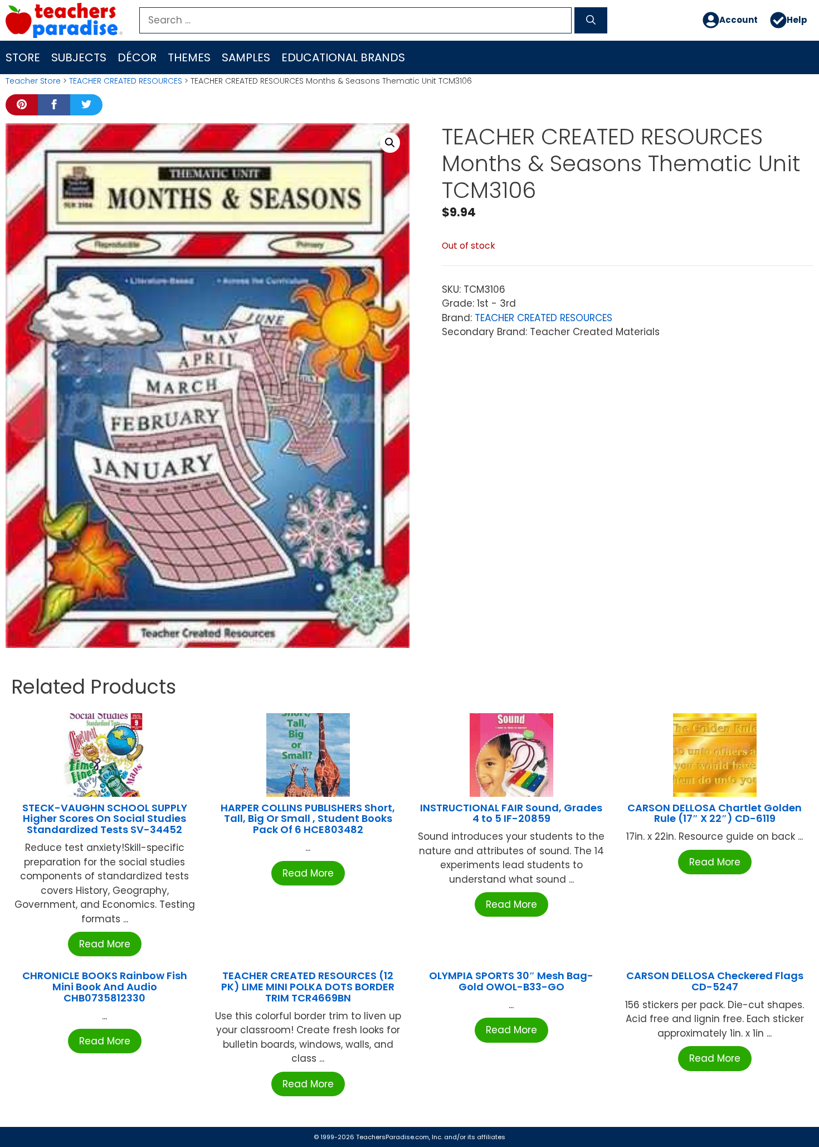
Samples (246, 57)
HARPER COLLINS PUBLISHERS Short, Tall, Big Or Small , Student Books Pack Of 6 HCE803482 (308, 819)
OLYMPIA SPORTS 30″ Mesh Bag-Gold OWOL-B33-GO (511, 981)
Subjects (78, 57)
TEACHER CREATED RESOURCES (125, 80)
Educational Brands (343, 57)
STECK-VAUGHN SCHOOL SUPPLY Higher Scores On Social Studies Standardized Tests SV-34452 (104, 819)
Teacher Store (33, 80)
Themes (189, 57)
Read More (104, 944)
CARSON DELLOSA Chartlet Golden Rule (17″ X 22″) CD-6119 (714, 813)
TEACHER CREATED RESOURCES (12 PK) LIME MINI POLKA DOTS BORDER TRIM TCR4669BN (307, 987)
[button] (390, 143)
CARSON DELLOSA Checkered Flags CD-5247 (714, 981)
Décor (137, 57)
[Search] (590, 20)
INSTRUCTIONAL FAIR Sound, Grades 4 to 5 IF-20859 (511, 813)
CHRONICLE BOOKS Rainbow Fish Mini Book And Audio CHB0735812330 (104, 987)
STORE (23, 57)
